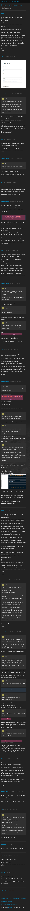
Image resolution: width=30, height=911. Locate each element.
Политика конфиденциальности (9, 904)
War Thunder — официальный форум (10, 1)
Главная (3, 898)
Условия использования (7, 901)
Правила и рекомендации (19, 898)
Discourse (10, 907)
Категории (8, 898)
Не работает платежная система (11, 5)
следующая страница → (7, 890)
